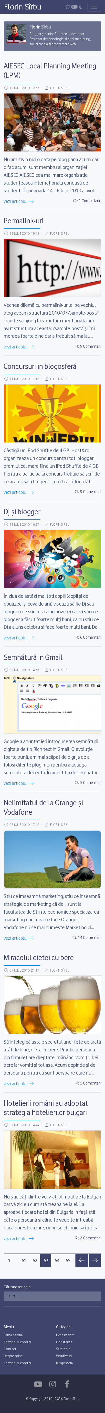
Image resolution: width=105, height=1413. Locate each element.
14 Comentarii (89, 937)
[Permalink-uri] (52, 268)
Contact (10, 1349)
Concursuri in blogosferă (40, 366)
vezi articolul (16, 201)
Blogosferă (64, 1363)
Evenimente (65, 1335)
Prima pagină (13, 1335)
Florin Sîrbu (23, 6)
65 (67, 1260)
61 (23, 1260)
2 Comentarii (90, 1238)
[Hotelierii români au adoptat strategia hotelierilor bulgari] (52, 1159)
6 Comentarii (90, 637)
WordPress (64, 1356)
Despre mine (13, 1356)
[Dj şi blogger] (52, 559)
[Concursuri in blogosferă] (52, 413)
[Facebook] (39, 1384)
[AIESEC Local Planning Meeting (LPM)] (52, 122)
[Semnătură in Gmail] (52, 704)
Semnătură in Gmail (33, 657)
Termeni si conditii (18, 1342)
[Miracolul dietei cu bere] (52, 1004)
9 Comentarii (90, 346)
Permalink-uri (23, 220)
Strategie (63, 1349)
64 (56, 1260)
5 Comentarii (90, 782)
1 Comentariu (90, 200)
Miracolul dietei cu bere (39, 957)
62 (34, 1260)
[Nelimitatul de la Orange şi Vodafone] (52, 859)
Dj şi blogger (22, 511)
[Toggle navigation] (94, 7)
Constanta (64, 1342)
